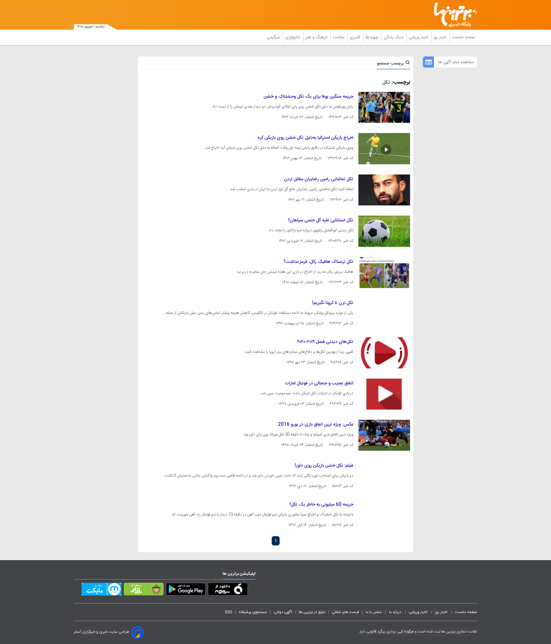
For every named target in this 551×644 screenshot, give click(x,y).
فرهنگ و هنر (316, 37)
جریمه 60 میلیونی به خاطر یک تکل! (321, 504)
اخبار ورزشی (419, 37)
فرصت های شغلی (345, 612)
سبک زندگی (394, 37)
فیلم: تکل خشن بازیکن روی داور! (324, 465)
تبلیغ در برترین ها (312, 612)
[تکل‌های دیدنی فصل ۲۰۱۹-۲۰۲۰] (384, 352)
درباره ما (395, 612)
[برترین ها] (453, 15)
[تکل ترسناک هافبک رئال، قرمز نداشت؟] (384, 272)
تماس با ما (374, 612)
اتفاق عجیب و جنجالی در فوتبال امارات (319, 383)
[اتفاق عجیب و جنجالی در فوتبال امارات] (384, 394)
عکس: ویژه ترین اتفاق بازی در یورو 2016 (315, 424)
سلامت (339, 37)
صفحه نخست (463, 37)
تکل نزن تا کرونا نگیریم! (332, 303)
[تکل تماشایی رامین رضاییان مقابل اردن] (384, 189)
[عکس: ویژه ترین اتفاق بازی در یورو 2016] (384, 435)
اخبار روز (440, 37)
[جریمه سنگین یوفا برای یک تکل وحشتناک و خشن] (384, 107)
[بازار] (144, 590)
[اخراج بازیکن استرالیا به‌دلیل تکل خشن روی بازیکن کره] (384, 148)
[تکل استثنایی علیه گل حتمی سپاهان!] (384, 231)
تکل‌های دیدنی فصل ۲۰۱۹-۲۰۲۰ (325, 341)
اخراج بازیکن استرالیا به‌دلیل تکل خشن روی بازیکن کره (305, 137)
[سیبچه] (228, 590)
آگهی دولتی (283, 612)
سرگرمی (274, 37)
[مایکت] (101, 590)
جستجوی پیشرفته (253, 612)
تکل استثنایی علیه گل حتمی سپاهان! (320, 220)
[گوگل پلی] (186, 590)
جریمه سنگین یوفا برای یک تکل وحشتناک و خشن (308, 96)
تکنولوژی (293, 37)
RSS (228, 612)
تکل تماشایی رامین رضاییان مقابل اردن (318, 179)
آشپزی (355, 37)
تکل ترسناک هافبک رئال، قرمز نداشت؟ (318, 261)
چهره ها (372, 37)
